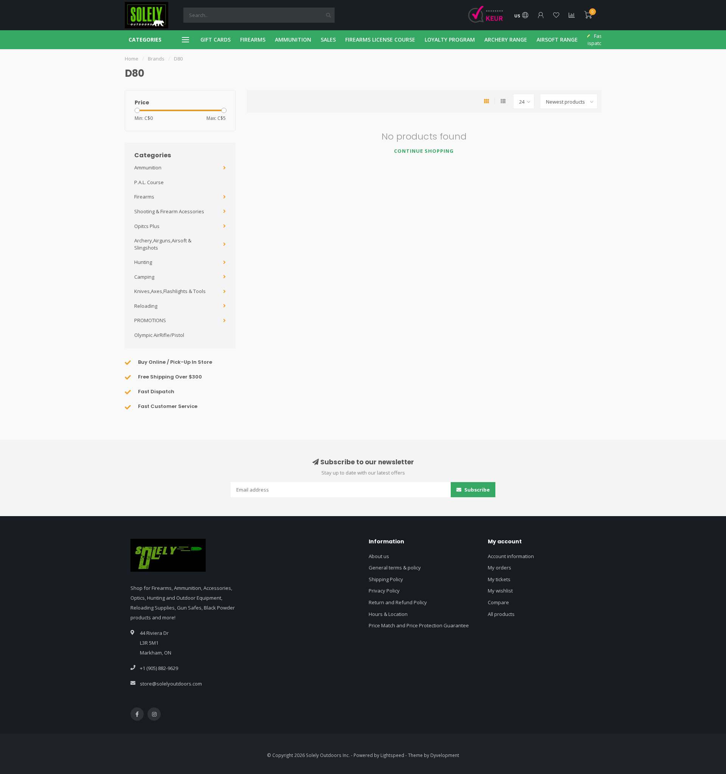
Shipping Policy (386, 579)
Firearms (144, 196)
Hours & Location (388, 614)
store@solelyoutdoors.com (171, 683)
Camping (144, 276)
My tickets (499, 579)
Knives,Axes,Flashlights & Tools (170, 291)
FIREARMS (252, 39)
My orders (499, 567)
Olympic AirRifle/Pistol (159, 335)
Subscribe (476, 489)
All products (501, 614)
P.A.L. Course (149, 182)
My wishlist (500, 590)
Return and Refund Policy (398, 602)
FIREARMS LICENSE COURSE (380, 39)
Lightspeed (392, 755)
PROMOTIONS (150, 320)
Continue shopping (424, 150)
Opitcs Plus (147, 226)
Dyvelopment (444, 755)
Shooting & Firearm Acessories (169, 211)
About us (379, 556)
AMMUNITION (293, 39)
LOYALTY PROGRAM (450, 39)
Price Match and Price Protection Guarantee (419, 625)
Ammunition (147, 167)
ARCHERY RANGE (505, 39)
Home (131, 58)
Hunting (143, 262)
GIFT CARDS (215, 39)
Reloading (145, 305)
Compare (498, 602)
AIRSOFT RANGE (557, 39)
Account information (511, 556)
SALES (328, 39)
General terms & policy (395, 567)
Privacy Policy (384, 590)
